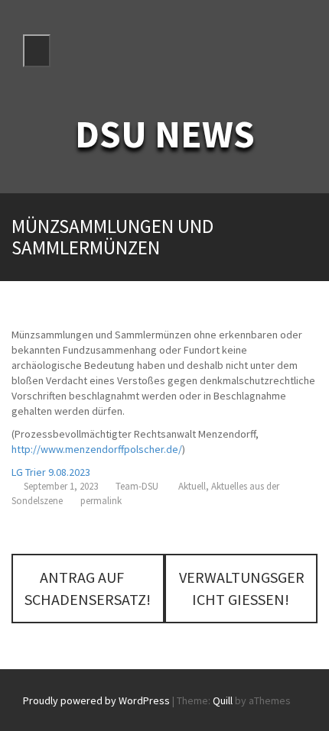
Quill (223, 700)
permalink (100, 500)
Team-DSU (137, 486)
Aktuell (192, 486)
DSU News (165, 134)
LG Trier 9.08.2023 (50, 472)
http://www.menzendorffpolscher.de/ (96, 449)
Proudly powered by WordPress (96, 700)
